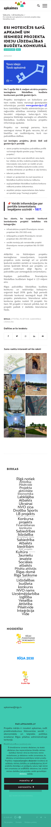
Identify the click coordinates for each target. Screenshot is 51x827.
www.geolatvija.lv (35, 105)
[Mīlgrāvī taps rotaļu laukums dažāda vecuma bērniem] (36, 426)
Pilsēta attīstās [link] (25, 568)
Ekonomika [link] (25, 493)
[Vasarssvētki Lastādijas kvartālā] (14, 384)
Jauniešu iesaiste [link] (25, 557)
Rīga (18, 49)
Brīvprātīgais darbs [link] (25, 537)
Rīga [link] (17, 575)
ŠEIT (38, 209)
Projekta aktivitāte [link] (25, 489)
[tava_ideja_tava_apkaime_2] (25, 72)
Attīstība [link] (25, 603)
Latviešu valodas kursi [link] (25, 516)
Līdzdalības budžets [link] (25, 577)
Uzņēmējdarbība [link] (25, 593)
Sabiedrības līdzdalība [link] (25, 532)
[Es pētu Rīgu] (25, 677)
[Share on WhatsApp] (25, 336)
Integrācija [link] (25, 610)
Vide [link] (25, 614)
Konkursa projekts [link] (25, 520)
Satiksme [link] (29, 575)
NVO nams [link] (25, 590)
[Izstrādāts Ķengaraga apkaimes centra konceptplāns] (14, 363)
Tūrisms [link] (32, 552)
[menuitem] (37, 5)
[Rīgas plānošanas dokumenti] (25, 639)
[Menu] (43, 5)
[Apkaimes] (14, 5)
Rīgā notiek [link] (25, 478)
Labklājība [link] (25, 497)
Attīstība (15, 319)
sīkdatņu (23, 774)
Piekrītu (25, 781)
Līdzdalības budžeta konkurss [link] (25, 583)
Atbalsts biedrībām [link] (25, 544)
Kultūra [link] (22, 552)
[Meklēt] (37, 5)
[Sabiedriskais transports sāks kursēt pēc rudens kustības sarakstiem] (14, 405)
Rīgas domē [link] (25, 571)
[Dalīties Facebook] (8, 336)
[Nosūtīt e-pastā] (43, 336)
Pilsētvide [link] (25, 607)
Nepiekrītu (25, 787)
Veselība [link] (25, 600)
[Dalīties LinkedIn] (34, 336)
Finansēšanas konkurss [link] (25, 526)
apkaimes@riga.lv (13, 707)
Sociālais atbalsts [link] (25, 563)
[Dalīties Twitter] (17, 336)
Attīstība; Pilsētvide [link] (25, 483)
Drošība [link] (19, 510)
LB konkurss (9, 49)
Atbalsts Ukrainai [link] (25, 502)
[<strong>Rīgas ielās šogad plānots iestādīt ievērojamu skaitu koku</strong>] (14, 426)
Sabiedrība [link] (25, 539)
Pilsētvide (24, 319)
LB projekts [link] (25, 513)
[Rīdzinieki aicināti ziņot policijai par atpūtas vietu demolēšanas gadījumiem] (36, 384)
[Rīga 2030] (25, 658)
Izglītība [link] (25, 597)
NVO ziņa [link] (25, 507)
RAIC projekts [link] (25, 549)
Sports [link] (32, 510)
